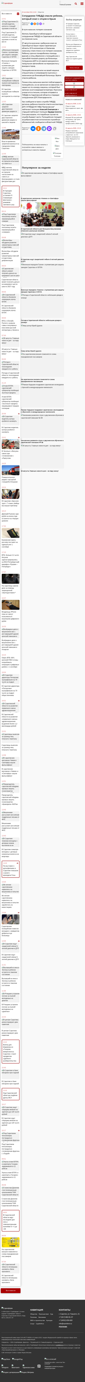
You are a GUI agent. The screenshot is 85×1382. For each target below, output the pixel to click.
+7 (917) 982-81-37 (66, 1317)
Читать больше (74, 68)
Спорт (32, 1324)
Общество (41, 12)
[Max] (74, 83)
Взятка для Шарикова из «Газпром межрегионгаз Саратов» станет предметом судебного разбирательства (73, 48)
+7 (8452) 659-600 (65, 1320)
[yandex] (10, 1372)
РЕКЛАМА (63, 1327)
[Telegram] (37, 24)
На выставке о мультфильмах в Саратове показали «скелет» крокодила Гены (74, 37)
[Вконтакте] (16, 1367)
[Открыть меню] (82, 3)
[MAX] (40, 24)
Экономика (42, 1317)
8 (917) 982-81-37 (71, 90)
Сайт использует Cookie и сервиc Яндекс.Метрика (16, 1352)
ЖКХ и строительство (37, 1320)
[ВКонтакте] (32, 24)
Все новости (7, 14)
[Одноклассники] (34, 24)
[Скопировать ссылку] (43, 24)
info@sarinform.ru (71, 95)
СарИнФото (40, 1324)
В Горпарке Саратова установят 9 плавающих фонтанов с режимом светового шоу (73, 27)
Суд (51, 1314)
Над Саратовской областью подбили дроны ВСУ (74, 58)
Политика (33, 1317)
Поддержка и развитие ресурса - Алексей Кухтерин (54, 1367)
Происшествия (44, 1314)
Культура (49, 1320)
